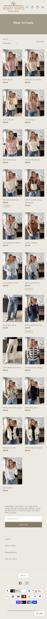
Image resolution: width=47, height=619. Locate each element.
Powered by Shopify (33, 611)
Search (8, 539)
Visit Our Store (11, 559)
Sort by (5, 39)
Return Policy (10, 545)
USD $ (22, 575)
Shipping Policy (11, 552)
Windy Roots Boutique (20, 611)
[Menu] (42, 7)
